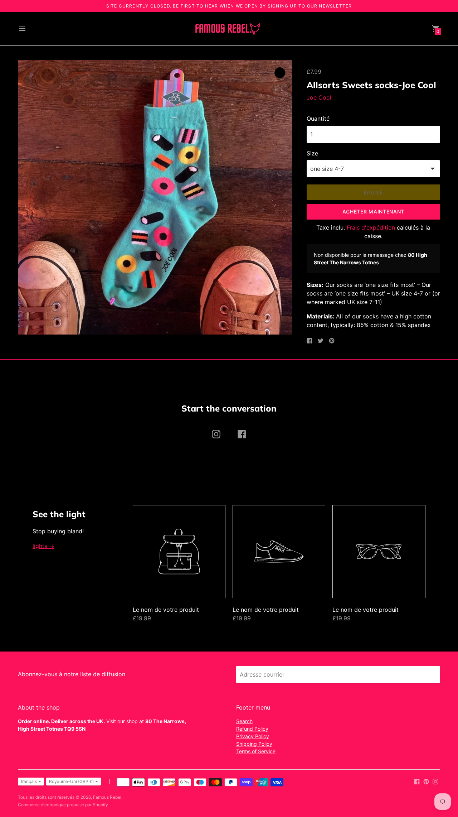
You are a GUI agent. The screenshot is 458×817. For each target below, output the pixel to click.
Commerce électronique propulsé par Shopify (63, 804)
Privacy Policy (252, 736)
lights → (43, 546)
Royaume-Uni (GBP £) (71, 781)
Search (244, 721)
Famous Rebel (107, 797)
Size (312, 153)
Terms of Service (256, 751)
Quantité (318, 118)
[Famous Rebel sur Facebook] (417, 781)
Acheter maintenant (373, 211)
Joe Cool (319, 97)
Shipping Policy (254, 744)
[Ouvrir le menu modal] (22, 28)
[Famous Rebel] (227, 29)
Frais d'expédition (371, 227)
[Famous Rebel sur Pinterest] (426, 781)
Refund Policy (252, 729)
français (29, 781)
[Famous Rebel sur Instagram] (435, 781)
